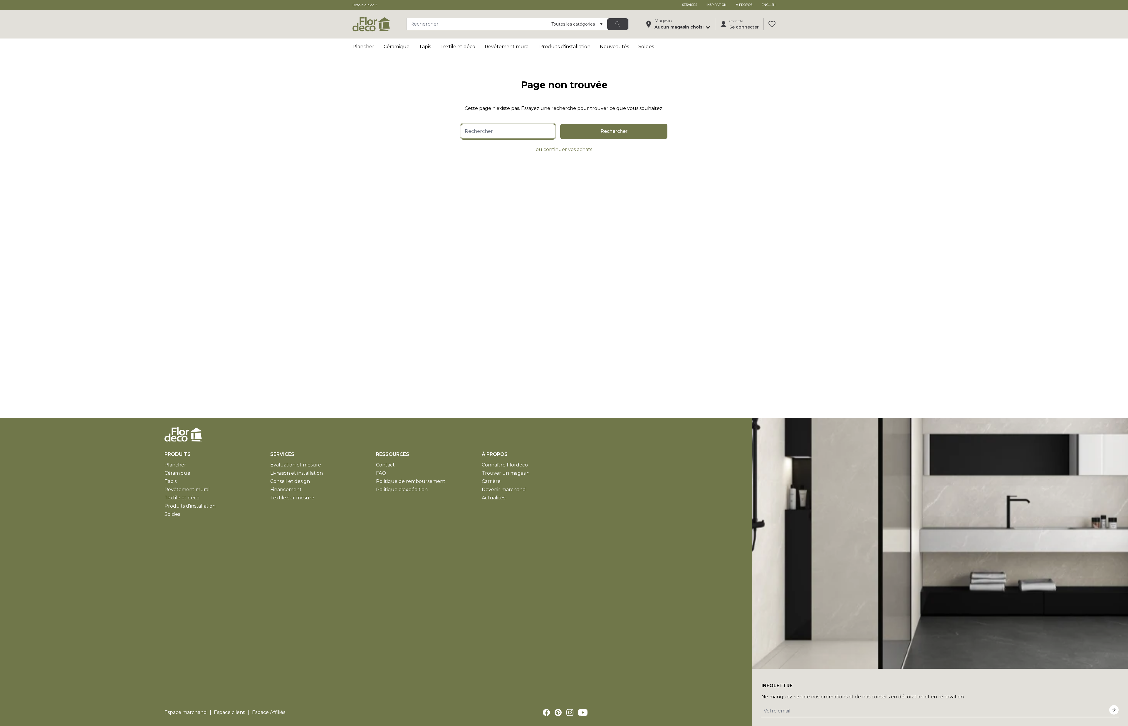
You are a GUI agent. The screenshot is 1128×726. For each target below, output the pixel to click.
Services (689, 5)
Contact (385, 465)
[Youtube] (583, 712)
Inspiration (716, 5)
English (769, 5)
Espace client (229, 712)
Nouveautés (614, 46)
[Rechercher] (617, 24)
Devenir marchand (504, 489)
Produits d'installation (564, 46)
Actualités (493, 498)
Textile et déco (457, 46)
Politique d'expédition (402, 489)
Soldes (646, 46)
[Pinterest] (558, 712)
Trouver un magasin (506, 473)
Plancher (363, 46)
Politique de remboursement (410, 481)
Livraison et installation (296, 473)
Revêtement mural (507, 46)
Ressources (392, 454)
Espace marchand (185, 712)
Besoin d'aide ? (364, 5)
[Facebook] (546, 712)
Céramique (396, 46)
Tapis (425, 46)
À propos (744, 5)
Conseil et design (290, 481)
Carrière (491, 481)
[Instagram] (569, 712)
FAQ (381, 473)
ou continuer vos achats (564, 149)
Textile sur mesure (292, 498)
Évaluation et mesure (295, 465)
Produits (177, 454)
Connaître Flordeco (505, 465)
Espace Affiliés (268, 712)
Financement (286, 489)
